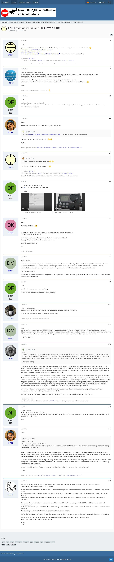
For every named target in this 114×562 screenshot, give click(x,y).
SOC (51, 401)
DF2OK (12, 31)
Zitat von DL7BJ (29, 158)
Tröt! (59, 147)
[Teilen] (111, 35)
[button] (91, 2)
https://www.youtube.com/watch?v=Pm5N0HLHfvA (43, 54)
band (8, 544)
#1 (110, 41)
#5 (110, 153)
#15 (109, 480)
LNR (42, 542)
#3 (110, 96)
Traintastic (47, 147)
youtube (26, 542)
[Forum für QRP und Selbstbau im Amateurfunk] (57, 12)
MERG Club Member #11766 (71, 147)
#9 (110, 282)
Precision (47, 542)
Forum (54, 147)
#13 (109, 406)
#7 (110, 219)
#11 (109, 324)
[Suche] (110, 2)
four (3, 544)
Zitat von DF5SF (29, 439)
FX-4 (53, 542)
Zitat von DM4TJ (30, 349)
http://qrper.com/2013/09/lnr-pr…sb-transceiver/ (36, 50)
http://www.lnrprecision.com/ (30, 52)
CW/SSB (14, 544)
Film (31, 542)
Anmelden (102, 2)
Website (39, 147)
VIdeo (11, 542)
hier (25, 187)
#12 (109, 344)
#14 (109, 429)
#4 (110, 118)
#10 (109, 304)
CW (7, 542)
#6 (110, 181)
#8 (110, 257)
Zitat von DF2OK (30, 131)
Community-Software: (57, 559)
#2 (110, 69)
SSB (3, 542)
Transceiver (19, 542)
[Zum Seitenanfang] (111, 559)
